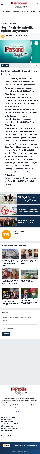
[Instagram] (23, 411)
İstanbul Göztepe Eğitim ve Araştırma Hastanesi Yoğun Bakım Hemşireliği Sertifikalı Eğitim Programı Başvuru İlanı (21, 141)
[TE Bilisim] (6, 234)
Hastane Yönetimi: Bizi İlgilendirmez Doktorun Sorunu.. (29, 261)
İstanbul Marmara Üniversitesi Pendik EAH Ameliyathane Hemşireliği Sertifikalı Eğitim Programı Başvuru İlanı (21, 113)
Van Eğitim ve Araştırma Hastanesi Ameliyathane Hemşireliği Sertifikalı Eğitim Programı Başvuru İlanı (19, 91)
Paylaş (6, 65)
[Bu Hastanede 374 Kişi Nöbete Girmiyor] (29, 273)
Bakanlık (25, 12)
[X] (20, 411)
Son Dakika (5, 12)
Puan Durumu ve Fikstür (11, 424)
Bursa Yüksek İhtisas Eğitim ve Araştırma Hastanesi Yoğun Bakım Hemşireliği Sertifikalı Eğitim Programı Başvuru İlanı (21, 150)
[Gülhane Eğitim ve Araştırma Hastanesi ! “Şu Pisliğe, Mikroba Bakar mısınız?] (10, 254)
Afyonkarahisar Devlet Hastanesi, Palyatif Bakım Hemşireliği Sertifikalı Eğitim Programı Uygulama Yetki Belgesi (21, 159)
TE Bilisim (16, 233)
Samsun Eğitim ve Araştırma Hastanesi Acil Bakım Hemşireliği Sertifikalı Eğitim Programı (21, 181)
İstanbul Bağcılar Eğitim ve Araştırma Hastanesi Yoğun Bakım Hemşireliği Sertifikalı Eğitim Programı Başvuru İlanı (21, 131)
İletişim (12, 436)
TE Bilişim (25, 451)
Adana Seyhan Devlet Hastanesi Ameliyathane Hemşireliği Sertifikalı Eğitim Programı (19, 122)
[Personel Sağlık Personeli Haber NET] (20, 4)
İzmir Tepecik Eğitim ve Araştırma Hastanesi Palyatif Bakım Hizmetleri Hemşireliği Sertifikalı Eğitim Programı (20, 82)
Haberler (4, 24)
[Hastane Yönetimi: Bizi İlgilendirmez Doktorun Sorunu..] (29, 254)
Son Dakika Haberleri (10, 428)
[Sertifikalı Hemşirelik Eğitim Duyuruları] (20, 51)
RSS (7, 445)
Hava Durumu (8, 419)
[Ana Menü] (2, 5)
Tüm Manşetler (8, 426)
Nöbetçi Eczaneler (10, 417)
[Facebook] (16, 411)
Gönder (6, 334)
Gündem (16, 12)
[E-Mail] (14, 237)
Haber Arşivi (8, 430)
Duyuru (33, 12)
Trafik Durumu (8, 421)
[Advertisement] (20, 362)
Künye (5, 436)
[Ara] (38, 4)
